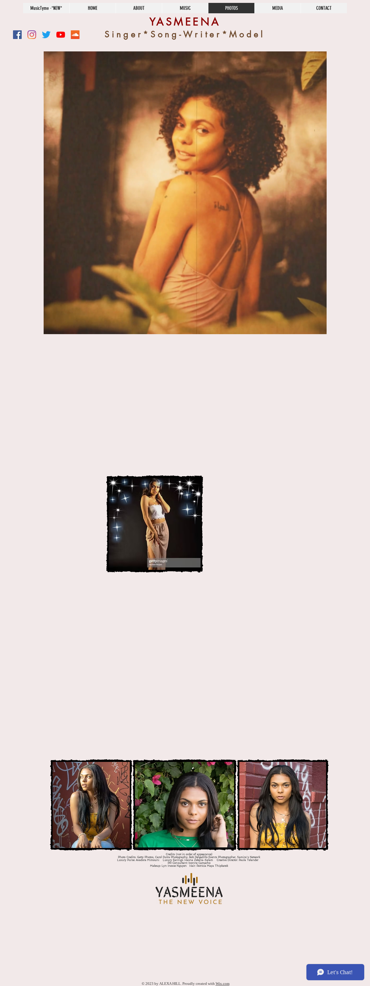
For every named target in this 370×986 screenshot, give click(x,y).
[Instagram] (31, 34)
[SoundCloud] (75, 34)
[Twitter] (46, 34)
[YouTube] (60, 34)
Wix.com (223, 983)
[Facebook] (17, 34)
